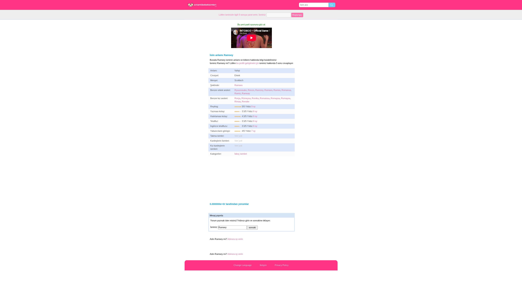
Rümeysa (246, 98)
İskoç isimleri (240, 154)
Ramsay (246, 93)
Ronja (237, 98)
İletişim (263, 265)
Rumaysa (285, 98)
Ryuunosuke (240, 90)
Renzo (251, 90)
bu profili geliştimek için (247, 63)
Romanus (286, 90)
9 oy (253, 106)
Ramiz (237, 93)
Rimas (237, 101)
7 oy (253, 131)
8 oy (255, 111)
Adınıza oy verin (235, 239)
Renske (245, 101)
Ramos (277, 90)
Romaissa (265, 98)
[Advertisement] (195, 60)
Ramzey (259, 90)
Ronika (255, 98)
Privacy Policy (281, 265)
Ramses (238, 85)
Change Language (243, 265)
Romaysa (275, 98)
